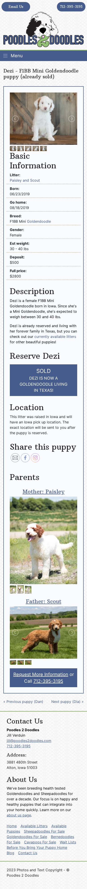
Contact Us (27, 853)
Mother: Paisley (43, 491)
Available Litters (34, 826)
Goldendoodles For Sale (27, 836)
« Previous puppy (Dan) (23, 701)
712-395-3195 (71, 6)
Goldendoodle (39, 221)
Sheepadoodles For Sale (44, 831)
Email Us (15, 6)
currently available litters (55, 336)
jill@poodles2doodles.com (29, 740)
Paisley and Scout (25, 180)
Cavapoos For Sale (40, 842)
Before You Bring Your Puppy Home (37, 847)
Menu (16, 55)
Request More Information (40, 674)
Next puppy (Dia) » (67, 701)
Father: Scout (43, 601)
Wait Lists (68, 842)
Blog (10, 853)
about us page (19, 815)
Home (12, 826)
